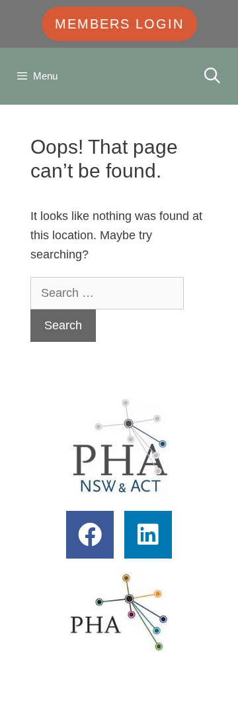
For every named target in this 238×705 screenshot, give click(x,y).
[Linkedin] (148, 535)
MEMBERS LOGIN (119, 24)
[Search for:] (107, 292)
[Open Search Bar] (212, 76)
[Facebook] (90, 535)
